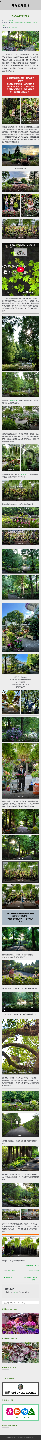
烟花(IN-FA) (23, 474)
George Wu (9, 20)
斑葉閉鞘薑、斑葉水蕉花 (30, 1279)
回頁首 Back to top (32, 1265)
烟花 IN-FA (13, 400)
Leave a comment (34, 1270)
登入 (15, 1292)
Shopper (20, 1437)
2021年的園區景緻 (17, 22)
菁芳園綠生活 (20, 5)
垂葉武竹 (9, 1277)
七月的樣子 (13, 27)
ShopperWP (31, 1437)
